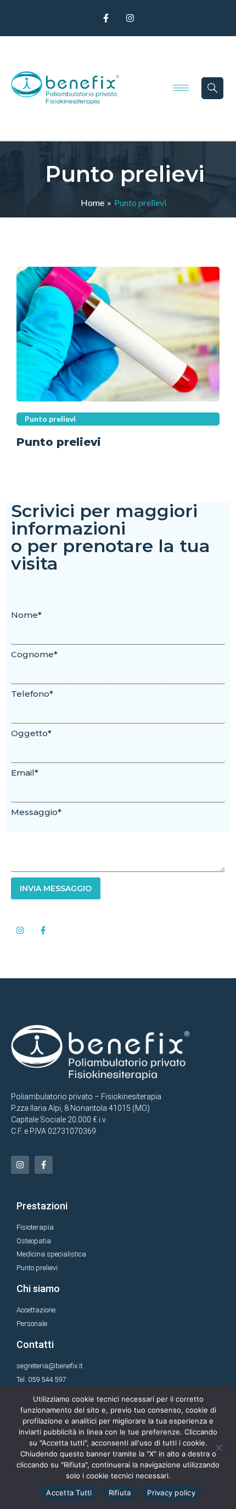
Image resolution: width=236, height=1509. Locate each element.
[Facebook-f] (105, 18)
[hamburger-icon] (180, 88)
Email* (24, 772)
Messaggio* (36, 812)
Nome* (26, 615)
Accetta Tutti (69, 1492)
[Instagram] (130, 18)
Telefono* (32, 694)
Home (92, 202)
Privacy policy (171, 1492)
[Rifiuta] (218, 1446)
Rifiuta (120, 1492)
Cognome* (34, 654)
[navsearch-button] (212, 88)
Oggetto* (31, 733)
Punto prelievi (58, 442)
